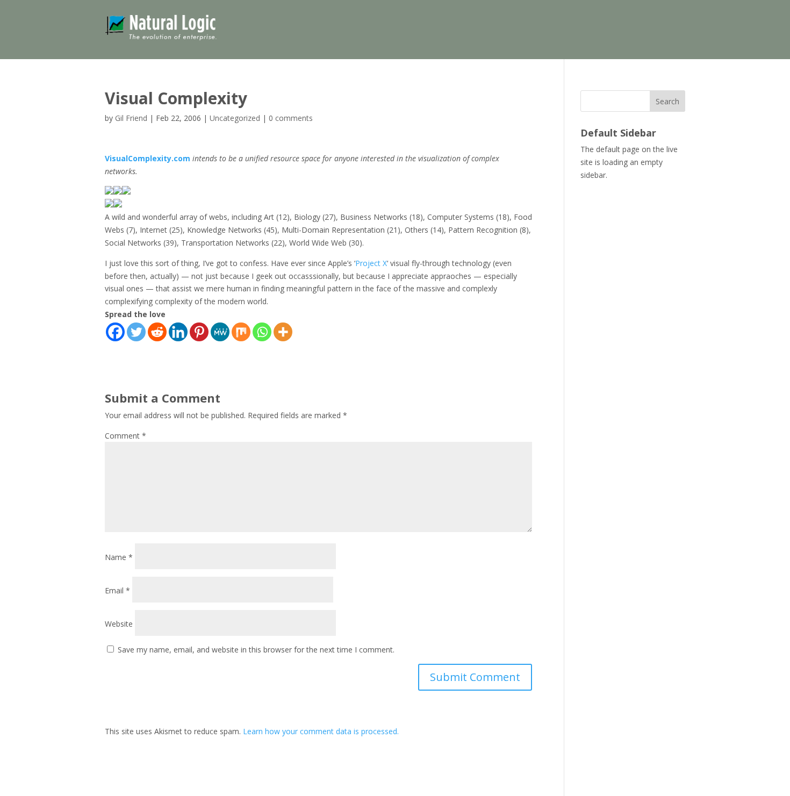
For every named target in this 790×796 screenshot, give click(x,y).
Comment (125, 436)
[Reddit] (157, 331)
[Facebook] (115, 331)
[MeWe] (220, 331)
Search (667, 101)
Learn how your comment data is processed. (321, 731)
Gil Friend (131, 118)
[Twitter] (136, 331)
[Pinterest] (199, 331)
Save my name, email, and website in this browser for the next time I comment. (256, 649)
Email (117, 590)
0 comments (291, 118)
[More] (283, 331)
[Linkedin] (178, 331)
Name (119, 557)
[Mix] (241, 331)
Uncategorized (235, 118)
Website (119, 624)
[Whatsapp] (262, 331)
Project (367, 263)
